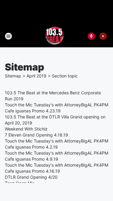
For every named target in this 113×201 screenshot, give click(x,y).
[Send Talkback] (91, 36)
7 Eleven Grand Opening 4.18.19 (36, 134)
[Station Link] (55, 36)
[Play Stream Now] (103, 36)
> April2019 (34, 75)
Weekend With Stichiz (26, 128)
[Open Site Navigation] (8, 36)
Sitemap (13, 75)
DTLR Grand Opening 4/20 (31, 177)
